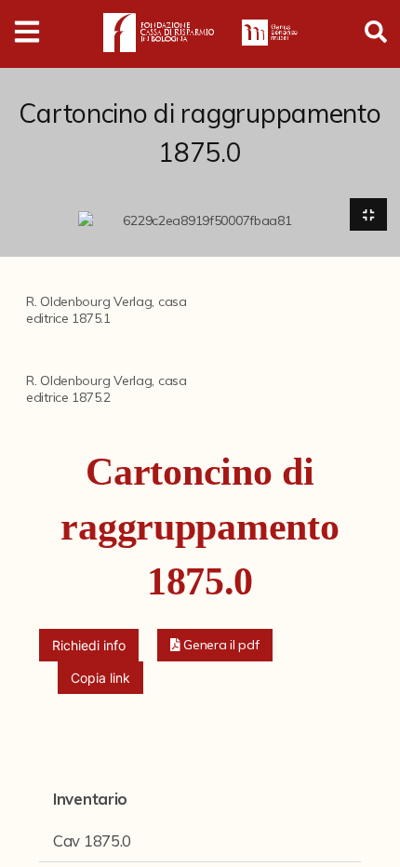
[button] (215, 645)
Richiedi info (89, 645)
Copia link (100, 678)
